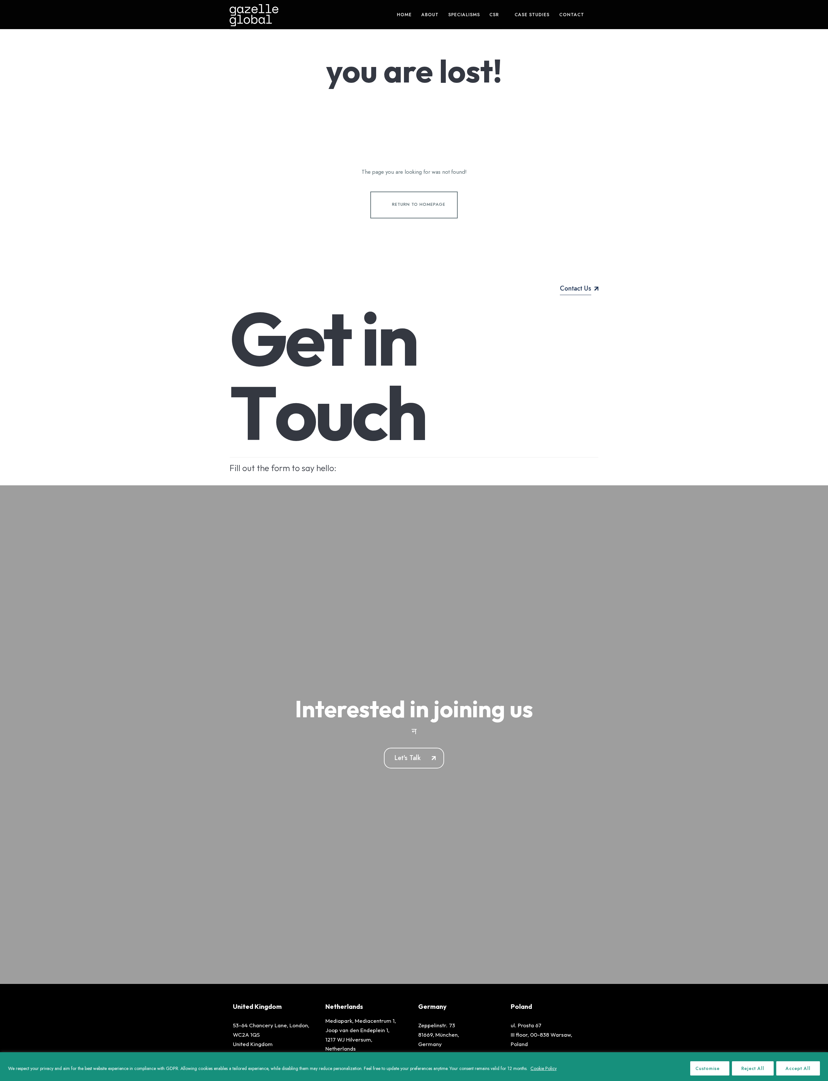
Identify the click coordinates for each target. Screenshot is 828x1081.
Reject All (752, 1068)
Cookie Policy (543, 1068)
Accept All (798, 1068)
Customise (707, 1068)
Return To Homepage (418, 204)
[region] (414, 1066)
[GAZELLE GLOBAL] (254, 14)
